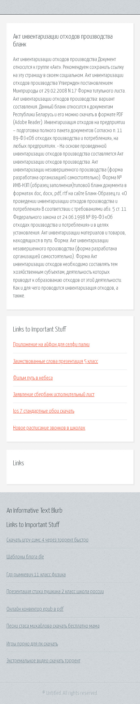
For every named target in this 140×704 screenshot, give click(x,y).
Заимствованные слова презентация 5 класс (55, 361)
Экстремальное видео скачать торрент (43, 660)
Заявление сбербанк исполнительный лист (53, 394)
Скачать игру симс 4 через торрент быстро (48, 540)
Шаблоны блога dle (25, 556)
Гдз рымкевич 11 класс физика (36, 574)
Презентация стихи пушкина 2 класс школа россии (55, 591)
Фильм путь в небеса (33, 378)
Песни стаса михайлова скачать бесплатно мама (53, 626)
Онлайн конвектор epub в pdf (35, 609)
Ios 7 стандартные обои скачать (43, 411)
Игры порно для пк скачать (32, 644)
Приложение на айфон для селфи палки (51, 344)
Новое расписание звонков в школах (49, 428)
